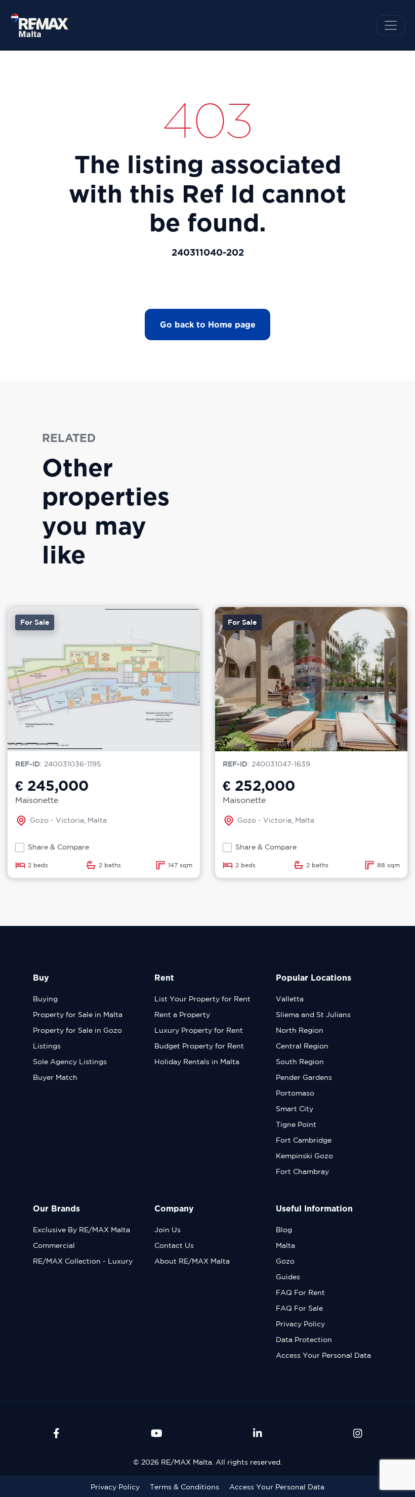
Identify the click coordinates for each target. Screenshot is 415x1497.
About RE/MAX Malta (192, 1261)
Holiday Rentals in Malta (196, 1062)
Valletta (290, 999)
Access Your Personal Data (323, 1355)
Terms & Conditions (184, 1487)
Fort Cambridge (303, 1140)
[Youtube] (156, 1433)
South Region (300, 1062)
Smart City (294, 1109)
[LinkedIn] (257, 1433)
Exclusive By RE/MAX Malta (81, 1230)
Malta (285, 1245)
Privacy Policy (300, 1324)
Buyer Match (55, 1077)
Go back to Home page (208, 324)
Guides (288, 1277)
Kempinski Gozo (304, 1156)
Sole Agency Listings (70, 1062)
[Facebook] (56, 1433)
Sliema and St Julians (313, 1014)
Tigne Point (296, 1124)
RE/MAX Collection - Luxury (83, 1261)
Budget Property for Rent (199, 1046)
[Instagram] (357, 1433)
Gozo (285, 1261)
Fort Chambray (302, 1171)
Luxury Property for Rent (198, 1030)
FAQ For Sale (299, 1308)
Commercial (54, 1245)
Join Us (167, 1230)
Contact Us (174, 1245)
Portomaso (295, 1093)
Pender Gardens (304, 1077)
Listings (47, 1046)
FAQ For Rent (300, 1292)
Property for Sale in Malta (77, 1014)
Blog (284, 1230)
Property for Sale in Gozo (77, 1030)
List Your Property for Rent (202, 999)
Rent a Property (182, 1014)
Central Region (302, 1046)
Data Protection (304, 1340)
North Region (299, 1030)
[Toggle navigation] (391, 25)
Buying (45, 999)
